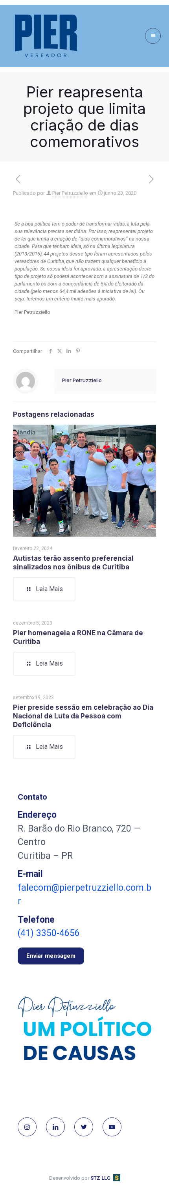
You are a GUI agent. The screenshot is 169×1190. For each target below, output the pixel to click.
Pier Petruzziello (70, 193)
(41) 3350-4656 (49, 933)
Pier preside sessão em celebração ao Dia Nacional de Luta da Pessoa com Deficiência (83, 716)
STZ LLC (100, 1178)
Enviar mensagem (50, 955)
